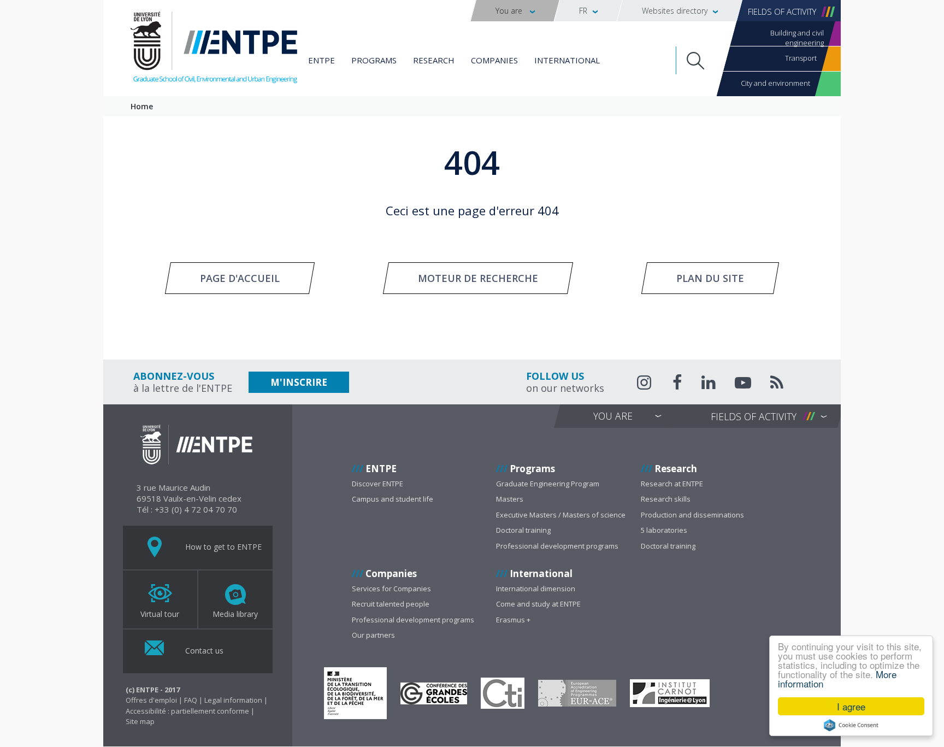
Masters (509, 499)
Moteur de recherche (478, 278)
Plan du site (710, 278)
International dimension (535, 588)
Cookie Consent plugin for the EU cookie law (851, 725)
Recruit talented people (390, 604)
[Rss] (776, 384)
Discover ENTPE (377, 484)
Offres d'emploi (151, 700)
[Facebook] (677, 384)
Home (142, 106)
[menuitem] (514, 10)
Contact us (203, 650)
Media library (235, 614)
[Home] (214, 49)
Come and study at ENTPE (538, 604)
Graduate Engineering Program (547, 484)
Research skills (666, 499)
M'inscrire (298, 382)
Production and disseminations (692, 515)
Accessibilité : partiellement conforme (187, 711)
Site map (140, 721)
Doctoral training (523, 530)
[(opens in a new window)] (355, 693)
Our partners (373, 635)
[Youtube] (743, 384)
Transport (801, 58)
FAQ (190, 700)
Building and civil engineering (797, 37)
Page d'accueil (240, 278)
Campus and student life (392, 499)
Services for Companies (391, 588)
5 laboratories (664, 530)
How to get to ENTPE (222, 546)
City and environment (775, 83)
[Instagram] (645, 382)
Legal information (233, 700)
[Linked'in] (708, 384)
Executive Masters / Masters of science (561, 515)
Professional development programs (557, 546)
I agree (851, 706)
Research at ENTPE (672, 484)
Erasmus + (513, 620)
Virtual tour (159, 614)
